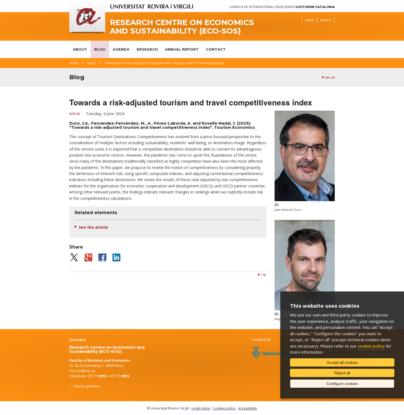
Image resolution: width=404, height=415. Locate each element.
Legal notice (201, 408)
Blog (100, 49)
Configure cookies (342, 383)
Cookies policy (224, 408)
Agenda (121, 49)
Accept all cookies (342, 362)
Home (74, 63)
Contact (216, 49)
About (80, 49)
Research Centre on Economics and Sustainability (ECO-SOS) (182, 26)
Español (325, 20)
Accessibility (247, 408)
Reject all (342, 373)
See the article (93, 227)
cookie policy (371, 346)
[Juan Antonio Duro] (305, 199)
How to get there (87, 386)
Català (309, 20)
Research (147, 49)
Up (264, 274)
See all (330, 77)
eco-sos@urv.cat (82, 370)
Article (74, 113)
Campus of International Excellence (282, 7)
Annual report (182, 49)
